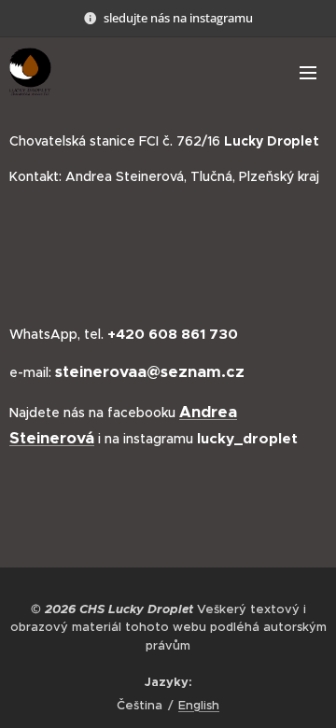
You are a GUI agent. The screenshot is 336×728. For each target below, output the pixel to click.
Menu (308, 72)
